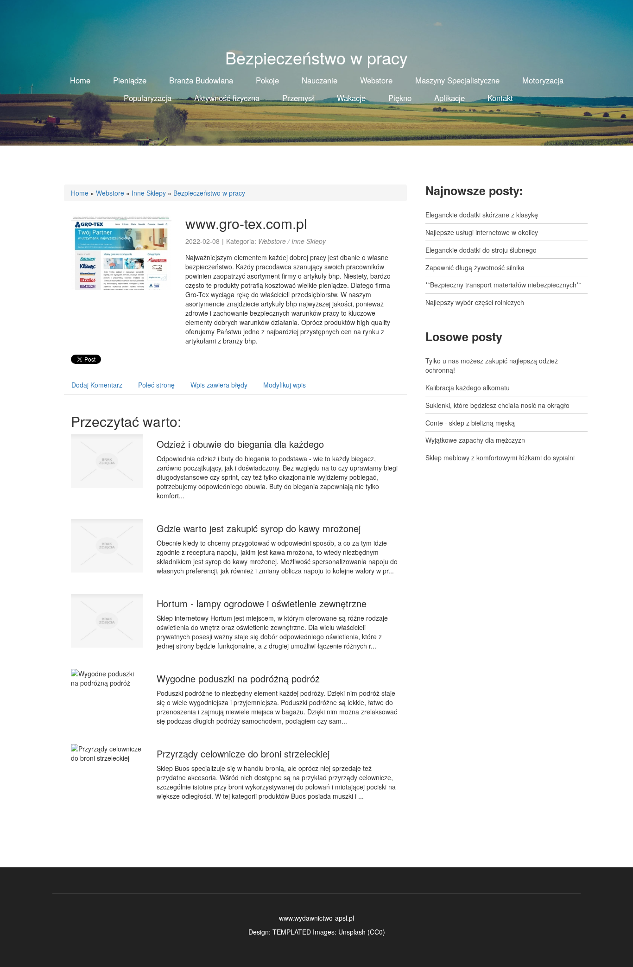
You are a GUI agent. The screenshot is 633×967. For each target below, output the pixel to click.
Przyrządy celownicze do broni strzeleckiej (243, 753)
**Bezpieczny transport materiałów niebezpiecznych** (503, 284)
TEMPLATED (291, 931)
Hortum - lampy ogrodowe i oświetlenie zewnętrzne (262, 603)
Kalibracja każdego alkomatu (467, 387)
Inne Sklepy (149, 192)
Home (80, 192)
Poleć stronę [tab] (156, 384)
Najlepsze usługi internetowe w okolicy (481, 232)
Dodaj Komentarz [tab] (96, 384)
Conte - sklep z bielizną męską (470, 422)
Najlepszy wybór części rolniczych (474, 302)
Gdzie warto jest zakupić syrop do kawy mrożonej (259, 528)
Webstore (110, 192)
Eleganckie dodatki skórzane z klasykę (481, 214)
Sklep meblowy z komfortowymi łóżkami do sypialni (500, 457)
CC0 (376, 931)
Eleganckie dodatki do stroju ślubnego (481, 249)
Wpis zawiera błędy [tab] (218, 384)
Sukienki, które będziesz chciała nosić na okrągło (497, 405)
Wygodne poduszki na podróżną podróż (238, 678)
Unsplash (352, 931)
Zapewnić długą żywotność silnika (475, 267)
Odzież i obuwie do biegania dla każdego (240, 444)
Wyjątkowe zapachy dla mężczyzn (475, 440)
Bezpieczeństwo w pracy (209, 192)
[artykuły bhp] (121, 251)
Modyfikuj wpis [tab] (284, 384)
